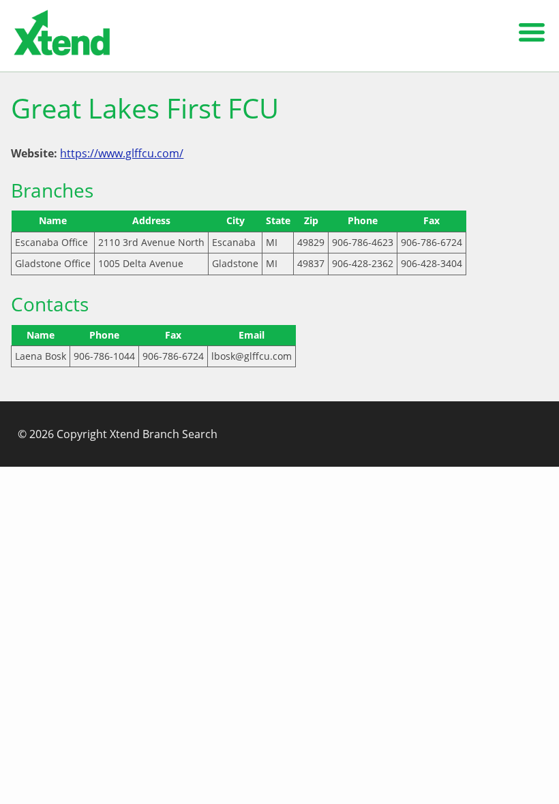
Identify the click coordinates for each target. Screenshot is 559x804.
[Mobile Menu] (532, 35)
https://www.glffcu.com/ (121, 153)
